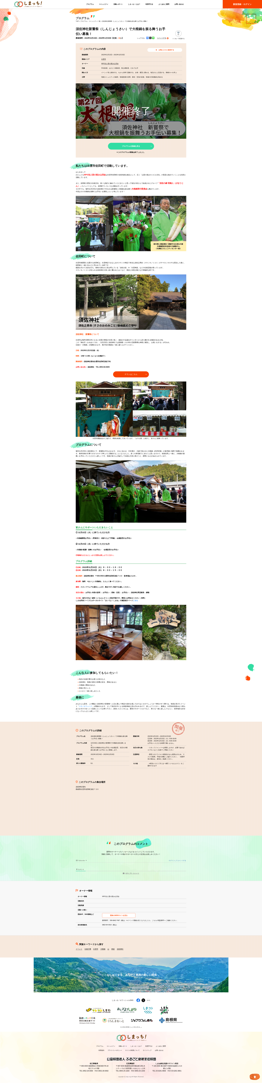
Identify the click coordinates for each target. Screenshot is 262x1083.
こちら (135, 600)
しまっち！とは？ (134, 4)
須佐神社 (120, 949)
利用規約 (101, 1050)
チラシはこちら (131, 374)
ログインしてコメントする (177, 860)
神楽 (113, 949)
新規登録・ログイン (242, 4)
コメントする (161, 38)
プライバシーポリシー (115, 1050)
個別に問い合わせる (132, 873)
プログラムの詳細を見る (131, 146)
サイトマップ (147, 1050)
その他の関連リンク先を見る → (131, 1027)
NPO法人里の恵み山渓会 (110, 63)
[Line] (153, 38)
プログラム (90, 4)
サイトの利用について (132, 1050)
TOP (77, 21)
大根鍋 (102, 949)
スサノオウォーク (85, 706)
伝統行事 (88, 949)
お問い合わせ (179, 4)
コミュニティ (103, 4)
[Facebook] (147, 38)
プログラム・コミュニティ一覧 (90, 21)
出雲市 (103, 59)
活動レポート (118, 4)
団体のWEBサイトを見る (119, 915)
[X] (150, 38)
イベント (79, 949)
